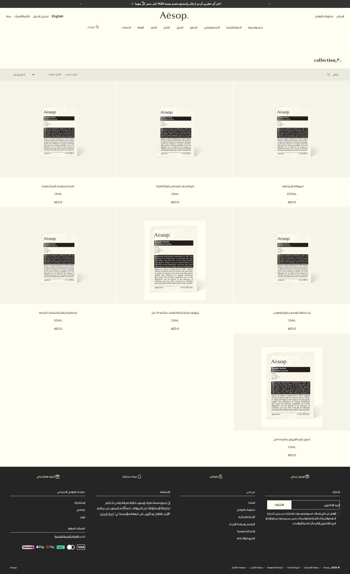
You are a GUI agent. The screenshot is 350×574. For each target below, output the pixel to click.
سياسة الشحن (256, 567)
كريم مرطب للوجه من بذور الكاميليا (175, 186)
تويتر (82, 517)
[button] (255, 27)
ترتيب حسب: (71, 74)
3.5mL (58, 320)
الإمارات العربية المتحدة (66, 536)
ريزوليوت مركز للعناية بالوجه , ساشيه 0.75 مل (175, 312)
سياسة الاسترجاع (311, 567)
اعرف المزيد (107, 514)
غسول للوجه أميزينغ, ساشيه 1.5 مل (291, 439)
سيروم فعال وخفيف (291, 186)
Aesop (326, 568)
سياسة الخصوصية (275, 567)
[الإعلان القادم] (80, 4)
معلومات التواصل (246, 509)
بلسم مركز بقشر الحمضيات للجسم (58, 312)
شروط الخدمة (293, 567)
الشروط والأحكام (246, 538)
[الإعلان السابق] (269, 4)
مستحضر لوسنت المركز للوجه (58, 186)
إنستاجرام (80, 502)
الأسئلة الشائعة (246, 517)
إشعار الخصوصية (246, 531)
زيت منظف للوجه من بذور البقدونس (292, 312)
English (57, 16)
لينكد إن (81, 509)
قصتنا (252, 502)
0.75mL (292, 194)
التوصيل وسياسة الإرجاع (242, 524)
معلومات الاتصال (239, 567)
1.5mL (175, 194)
